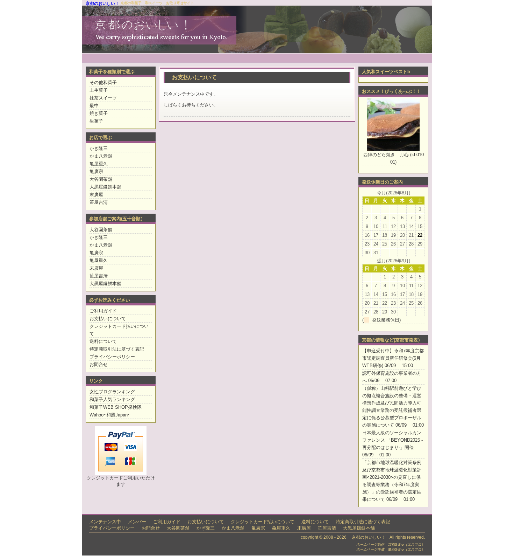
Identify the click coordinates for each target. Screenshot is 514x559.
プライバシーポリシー (112, 356)
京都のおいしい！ (102, 3)
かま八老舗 (101, 156)
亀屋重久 (99, 163)
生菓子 (96, 121)
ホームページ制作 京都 (375, 544)
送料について (103, 341)
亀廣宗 (96, 171)
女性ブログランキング (112, 391)
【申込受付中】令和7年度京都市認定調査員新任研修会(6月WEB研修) (393, 358)
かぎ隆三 (99, 148)
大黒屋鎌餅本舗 (105, 186)
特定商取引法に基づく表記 (117, 349)
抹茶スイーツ (103, 98)
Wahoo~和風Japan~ (110, 414)
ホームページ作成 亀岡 (375, 549)
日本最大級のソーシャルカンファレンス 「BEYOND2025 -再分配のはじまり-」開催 (392, 440)
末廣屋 (96, 194)
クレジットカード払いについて (262, 521)
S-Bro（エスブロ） (410, 544)
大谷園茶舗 (101, 179)
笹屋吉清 (99, 202)
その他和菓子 (103, 82)
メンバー (137, 521)
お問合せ (99, 364)
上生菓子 (99, 90)
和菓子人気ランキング (112, 399)
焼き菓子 (99, 113)
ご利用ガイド (103, 310)
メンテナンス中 (105, 521)
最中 (94, 105)
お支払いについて (108, 318)
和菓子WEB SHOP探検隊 (116, 407)
